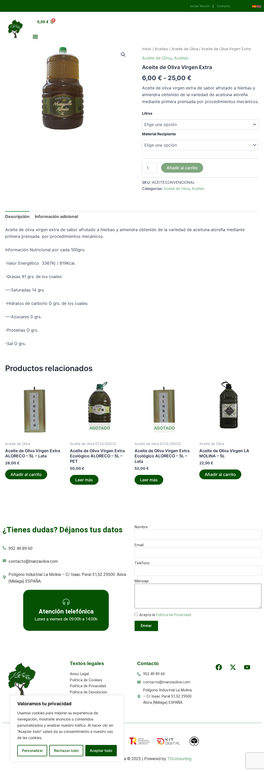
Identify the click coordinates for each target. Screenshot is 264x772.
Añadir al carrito (182, 167)
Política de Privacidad (173, 615)
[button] (35, 36)
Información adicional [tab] (56, 216)
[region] (67, 728)
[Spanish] (254, 6)
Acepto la (165, 615)
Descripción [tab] (17, 216)
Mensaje (142, 581)
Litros (147, 113)
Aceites (161, 49)
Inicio (146, 49)
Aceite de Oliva (184, 49)
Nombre (141, 527)
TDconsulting (179, 758)
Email (139, 545)
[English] (259, 6)
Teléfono (142, 563)
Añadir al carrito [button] (26, 474)
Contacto (223, 6)
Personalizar (32, 750)
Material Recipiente (159, 134)
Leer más (84, 479)
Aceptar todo (101, 750)
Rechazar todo (66, 750)
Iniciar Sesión (200, 6)
